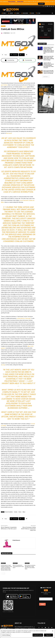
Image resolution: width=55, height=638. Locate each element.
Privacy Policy (20, 1)
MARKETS (7, 17)
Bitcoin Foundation (9, 511)
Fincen (20, 511)
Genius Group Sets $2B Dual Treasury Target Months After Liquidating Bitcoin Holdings (48, 58)
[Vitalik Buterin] (2, 33)
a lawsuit (24, 86)
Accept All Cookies (37, 635)
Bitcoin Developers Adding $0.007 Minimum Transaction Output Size (28, 529)
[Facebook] (43, 6)
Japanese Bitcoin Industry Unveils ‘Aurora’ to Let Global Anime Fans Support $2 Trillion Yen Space (48, 65)
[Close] (52, 631)
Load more (45, 76)
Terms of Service (11, 1)
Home (2, 17)
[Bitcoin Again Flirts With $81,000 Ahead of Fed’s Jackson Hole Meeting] (40, 72)
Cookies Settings (6, 635)
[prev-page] (2, 573)
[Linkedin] (51, 6)
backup (3, 364)
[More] (26, 54)
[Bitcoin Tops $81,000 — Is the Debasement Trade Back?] (18, 560)
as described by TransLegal (23, 318)
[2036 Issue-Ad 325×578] (46, 98)
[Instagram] (53, 6)
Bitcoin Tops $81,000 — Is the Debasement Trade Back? (18, 566)
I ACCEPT (41, 3)
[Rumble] (49, 6)
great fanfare (4, 85)
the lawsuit (9, 133)
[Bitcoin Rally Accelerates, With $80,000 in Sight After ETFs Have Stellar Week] (30, 560)
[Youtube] (47, 6)
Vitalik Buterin (7, 32)
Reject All (48, 635)
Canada (15, 511)
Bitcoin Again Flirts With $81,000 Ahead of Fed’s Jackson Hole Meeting (48, 72)
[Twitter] (45, 6)
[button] (52, 13)
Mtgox (24, 511)
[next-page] (4, 573)
